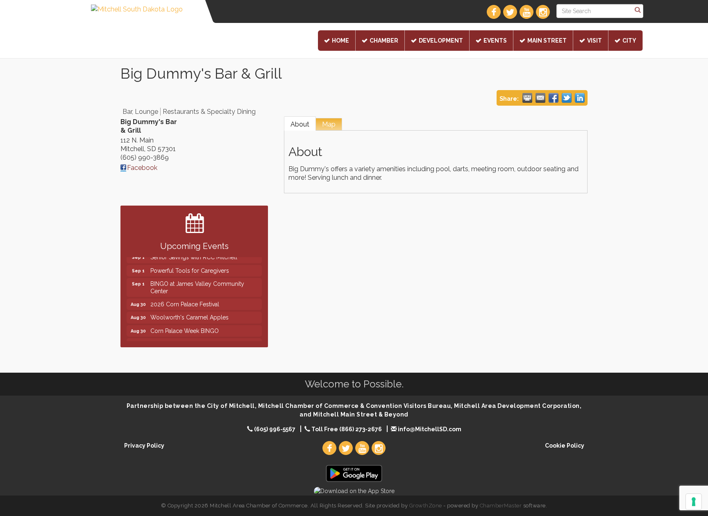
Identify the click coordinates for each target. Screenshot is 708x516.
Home (340, 40)
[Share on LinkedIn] (580, 98)
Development (441, 40)
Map (329, 124)
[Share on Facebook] (553, 98)
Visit (594, 40)
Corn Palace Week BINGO (184, 327)
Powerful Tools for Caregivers (189, 266)
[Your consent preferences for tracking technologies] (693, 501)
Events (495, 40)
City (629, 40)
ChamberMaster (501, 505)
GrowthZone (425, 505)
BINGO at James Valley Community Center (197, 283)
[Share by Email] (540, 98)
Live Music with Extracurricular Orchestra (203, 340)
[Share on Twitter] (567, 98)
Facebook (142, 168)
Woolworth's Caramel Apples (189, 313)
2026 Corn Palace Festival (184, 300)
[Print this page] (527, 98)
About (299, 124)
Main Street (547, 40)
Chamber (384, 40)
